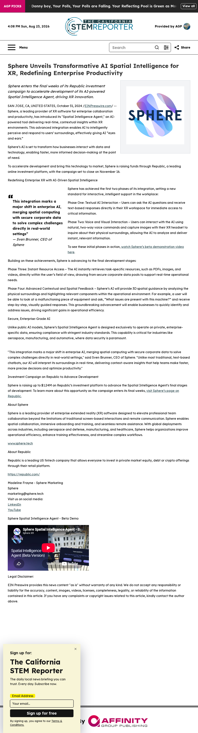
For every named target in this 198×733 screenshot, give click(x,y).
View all (189, 6)
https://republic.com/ (24, 474)
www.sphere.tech (20, 443)
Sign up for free (42, 713)
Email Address (22, 696)
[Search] (156, 47)
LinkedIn (14, 504)
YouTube (14, 510)
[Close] (75, 649)
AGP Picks (12, 6)
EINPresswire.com (97, 106)
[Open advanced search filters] (166, 47)
